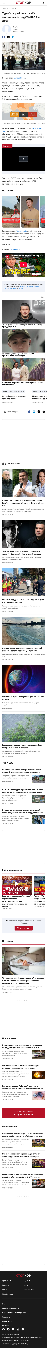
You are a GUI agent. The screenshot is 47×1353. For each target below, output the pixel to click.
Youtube (36, 286)
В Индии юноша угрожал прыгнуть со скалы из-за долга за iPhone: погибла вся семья (22, 1046)
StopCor (16, 27)
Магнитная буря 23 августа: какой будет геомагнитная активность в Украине (20, 1067)
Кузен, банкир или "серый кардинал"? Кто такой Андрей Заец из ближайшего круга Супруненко (21, 1157)
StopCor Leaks (9, 1126)
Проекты (5, 1280)
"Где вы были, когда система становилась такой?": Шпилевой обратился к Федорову (21, 552)
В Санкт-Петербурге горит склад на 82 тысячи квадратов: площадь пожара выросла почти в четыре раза (23, 792)
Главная (5, 8)
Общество (13, 8)
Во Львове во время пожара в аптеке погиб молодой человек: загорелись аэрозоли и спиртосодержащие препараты (21, 772)
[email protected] (22, 1344)
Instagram (13, 288)
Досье (4, 1289)
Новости (5, 1285)
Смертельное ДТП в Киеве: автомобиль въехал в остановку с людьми (23, 601)
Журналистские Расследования (14, 1313)
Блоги (26, 1285)
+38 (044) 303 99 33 (23, 1114)
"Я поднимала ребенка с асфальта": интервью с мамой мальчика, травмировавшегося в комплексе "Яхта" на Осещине (23, 981)
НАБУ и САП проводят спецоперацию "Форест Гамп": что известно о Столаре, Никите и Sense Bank (23, 503)
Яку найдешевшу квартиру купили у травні (14, 397)
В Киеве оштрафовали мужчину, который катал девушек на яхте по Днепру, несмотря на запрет (23, 813)
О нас (4, 1304)
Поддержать (25, 928)
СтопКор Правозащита (10, 1308)
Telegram (22, 286)
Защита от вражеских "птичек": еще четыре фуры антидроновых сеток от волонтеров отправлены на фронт (16, 901)
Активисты (6, 1317)
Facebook (30, 286)
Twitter (6, 288)
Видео (26, 1280)
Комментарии (12, 412)
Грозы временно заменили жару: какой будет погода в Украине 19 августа (22, 746)
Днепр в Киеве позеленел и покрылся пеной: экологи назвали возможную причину (22, 649)
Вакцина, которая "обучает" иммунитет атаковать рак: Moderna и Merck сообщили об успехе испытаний (22, 1089)
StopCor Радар (7, 1294)
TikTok (20, 288)
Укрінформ (15, 249)
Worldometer (22, 231)
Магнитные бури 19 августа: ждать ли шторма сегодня (23, 698)
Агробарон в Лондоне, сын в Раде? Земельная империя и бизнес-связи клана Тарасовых (22, 1175)
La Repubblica (19, 78)
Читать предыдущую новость (13, 391)
